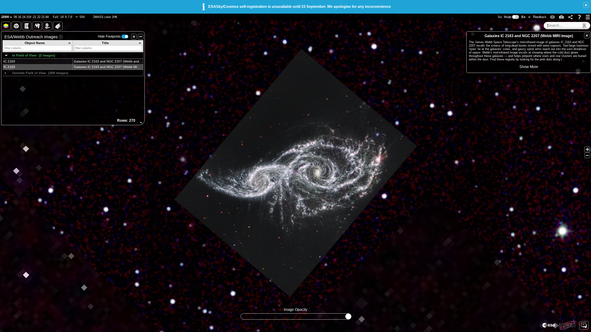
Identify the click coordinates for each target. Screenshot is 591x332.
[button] (586, 5)
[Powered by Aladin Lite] (566, 325)
